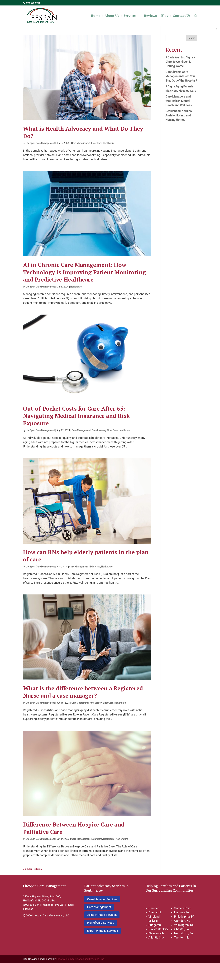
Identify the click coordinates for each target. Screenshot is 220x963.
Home (95, 16)
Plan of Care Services (100, 922)
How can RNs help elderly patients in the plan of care (85, 555)
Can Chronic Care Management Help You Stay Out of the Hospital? (181, 76)
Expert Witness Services (102, 930)
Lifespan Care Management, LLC (50, 915)
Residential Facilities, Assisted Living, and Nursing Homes (179, 115)
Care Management (80, 143)
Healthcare (108, 143)
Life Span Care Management (40, 143)
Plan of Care (122, 839)
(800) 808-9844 (32, 904)
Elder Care (96, 143)
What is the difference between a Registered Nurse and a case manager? (83, 692)
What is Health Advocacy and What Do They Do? (83, 132)
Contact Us (182, 16)
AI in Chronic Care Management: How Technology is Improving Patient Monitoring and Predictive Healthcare (84, 272)
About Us (112, 16)
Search (191, 38)
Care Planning (99, 430)
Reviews (150, 16)
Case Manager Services (102, 899)
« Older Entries (32, 869)
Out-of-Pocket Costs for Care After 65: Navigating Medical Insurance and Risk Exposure (76, 416)
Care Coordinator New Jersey (87, 702)
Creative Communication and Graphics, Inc (80, 959)
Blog (164, 16)
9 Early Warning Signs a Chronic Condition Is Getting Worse (180, 62)
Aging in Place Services (102, 914)
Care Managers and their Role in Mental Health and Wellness (179, 101)
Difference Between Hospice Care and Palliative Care (73, 828)
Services (130, 16)
